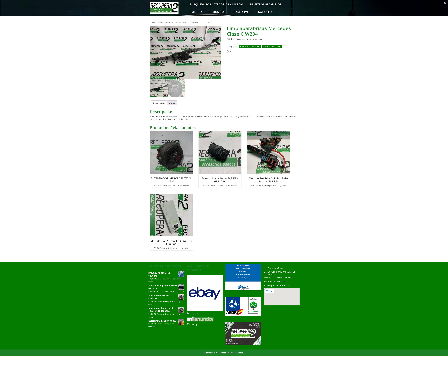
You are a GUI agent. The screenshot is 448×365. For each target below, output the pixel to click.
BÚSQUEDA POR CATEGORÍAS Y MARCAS (217, 4)
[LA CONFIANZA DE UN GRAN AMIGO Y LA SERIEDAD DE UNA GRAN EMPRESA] (200, 319)
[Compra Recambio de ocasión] (192, 324)
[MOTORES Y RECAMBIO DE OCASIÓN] (205, 293)
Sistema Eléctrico (165, 22)
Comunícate (218, 12)
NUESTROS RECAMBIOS (265, 4)
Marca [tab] (172, 103)
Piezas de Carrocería (250, 46)
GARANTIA (265, 12)
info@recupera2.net (273, 268)
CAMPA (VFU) (243, 12)
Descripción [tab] (159, 103)
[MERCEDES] (229, 51)
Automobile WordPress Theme (218, 352)
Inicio (152, 22)
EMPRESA (196, 12)
